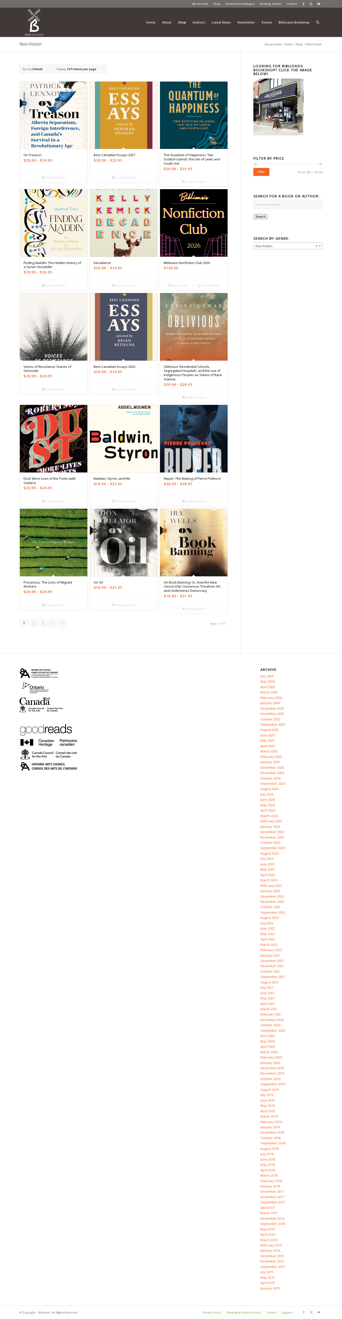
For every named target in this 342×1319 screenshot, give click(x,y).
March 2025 (269, 751)
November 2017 (272, 1197)
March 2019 (269, 1116)
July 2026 (266, 676)
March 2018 (269, 1175)
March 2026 (269, 692)
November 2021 (272, 966)
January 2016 (270, 1250)
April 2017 (267, 1207)
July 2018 (266, 1154)
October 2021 (270, 971)
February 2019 (271, 1122)
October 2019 (270, 1079)
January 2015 (270, 1288)
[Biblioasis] (34, 22)
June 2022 (267, 928)
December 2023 (272, 832)
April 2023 (267, 875)
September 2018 (272, 1143)
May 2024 (267, 805)
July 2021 (266, 987)
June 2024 (267, 799)
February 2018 (271, 1181)
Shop (216, 4)
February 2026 (271, 697)
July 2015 (266, 1272)
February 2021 (271, 1014)
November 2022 (272, 901)
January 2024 (270, 826)
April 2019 (267, 1111)
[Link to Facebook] (303, 4)
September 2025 (272, 724)
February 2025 (271, 756)
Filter (261, 172)
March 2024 (269, 816)
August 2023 (269, 853)
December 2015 (272, 1256)
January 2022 (270, 955)
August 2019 (269, 1089)
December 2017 (272, 1191)
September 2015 (272, 1266)
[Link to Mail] (318, 4)
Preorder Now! (55, 177)
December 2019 (272, 1068)
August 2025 (269, 729)
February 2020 (271, 1057)
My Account (200, 4)
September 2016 (272, 1223)
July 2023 (266, 858)
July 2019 (266, 1095)
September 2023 (272, 848)
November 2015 (272, 1261)
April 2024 (267, 810)
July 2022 (266, 923)
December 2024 (272, 767)
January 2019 (270, 1127)
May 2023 (267, 869)
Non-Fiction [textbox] (286, 246)
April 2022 (267, 939)
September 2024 (272, 783)
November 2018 (272, 1132)
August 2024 (269, 788)
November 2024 (272, 772)
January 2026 (270, 703)
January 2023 (270, 891)
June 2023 (267, 864)
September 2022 (272, 912)
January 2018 (270, 1186)
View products (125, 285)
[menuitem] (200, 4)
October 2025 (270, 719)
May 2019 (267, 1105)
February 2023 (271, 885)
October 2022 (270, 907)
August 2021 (269, 982)
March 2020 (269, 1052)
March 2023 (269, 880)
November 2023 (272, 837)
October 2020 (270, 1025)
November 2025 (272, 713)
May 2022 (267, 934)
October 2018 (270, 1138)
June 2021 (267, 993)
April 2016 (267, 1234)
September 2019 (272, 1084)
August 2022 (269, 917)
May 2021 (267, 998)
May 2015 (267, 1277)
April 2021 (267, 1003)
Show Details (209, 285)
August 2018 (269, 1148)
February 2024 (271, 821)
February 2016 (271, 1245)
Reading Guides (270, 4)
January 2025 (270, 762)
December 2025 (272, 708)
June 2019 (267, 1100)
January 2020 (270, 1063)
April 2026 (267, 687)
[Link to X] (311, 4)
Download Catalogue (240, 4)
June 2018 (267, 1159)
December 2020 (272, 1019)
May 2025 (267, 740)
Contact (292, 4)
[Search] (317, 22)
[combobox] (287, 245)
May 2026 (267, 681)
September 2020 (272, 1030)
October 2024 (270, 778)
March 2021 (269, 1009)
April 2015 (267, 1282)
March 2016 (269, 1240)
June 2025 (267, 735)
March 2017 (269, 1213)
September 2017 (272, 1202)
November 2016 (272, 1218)
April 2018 (267, 1170)
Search (260, 216)
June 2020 (267, 1035)
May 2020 (267, 1041)
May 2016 (267, 1229)
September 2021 (272, 976)
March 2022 (269, 944)
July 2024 (266, 794)
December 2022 (272, 896)
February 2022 (271, 950)
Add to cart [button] (179, 285)
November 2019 (272, 1073)
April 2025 (267, 746)
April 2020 (267, 1046)
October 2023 (270, 842)
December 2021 (272, 960)
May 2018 (267, 1164)
